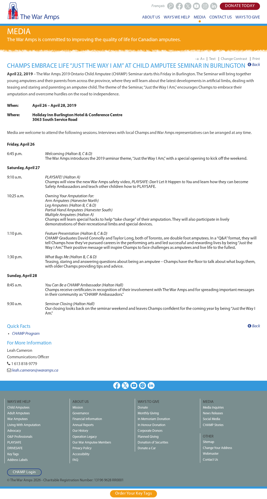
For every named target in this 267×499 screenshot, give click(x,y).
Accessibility (80, 454)
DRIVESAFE (14, 448)
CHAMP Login (24, 472)
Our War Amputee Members (91, 442)
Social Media (211, 419)
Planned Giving (148, 437)
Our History (80, 431)
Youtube (133, 385)
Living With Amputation (23, 425)
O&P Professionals (19, 437)
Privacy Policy (82, 448)
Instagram (142, 385)
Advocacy (14, 431)
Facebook (116, 385)
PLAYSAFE (14, 442)
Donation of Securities (153, 442)
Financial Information (87, 419)
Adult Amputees (18, 413)
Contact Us (210, 459)
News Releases (213, 413)
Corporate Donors (150, 431)
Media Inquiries (213, 407)
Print (256, 59)
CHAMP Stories (213, 425)
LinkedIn (151, 385)
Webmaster (211, 453)
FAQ (75, 460)
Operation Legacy (84, 437)
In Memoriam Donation (154, 419)
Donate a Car (147, 448)
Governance (80, 413)
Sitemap (208, 442)
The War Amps (33, 11)
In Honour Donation (151, 425)
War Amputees (17, 419)
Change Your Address (217, 448)
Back (255, 65)
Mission (77, 407)
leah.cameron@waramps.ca (35, 370)
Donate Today (240, 6)
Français (158, 6)
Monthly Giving (148, 413)
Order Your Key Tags (133, 493)
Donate (143, 407)
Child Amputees (18, 407)
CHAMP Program (26, 334)
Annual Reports (83, 425)
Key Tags (13, 454)
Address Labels (17, 460)
